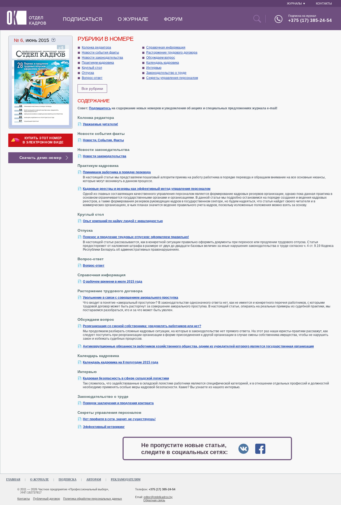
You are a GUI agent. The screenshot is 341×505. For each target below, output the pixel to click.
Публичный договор (46, 498)
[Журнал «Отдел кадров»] (26, 24)
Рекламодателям (125, 479)
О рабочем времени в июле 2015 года (112, 281)
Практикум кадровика (98, 63)
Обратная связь (154, 500)
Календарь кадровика (162, 63)
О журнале (133, 19)
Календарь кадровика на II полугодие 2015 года (120, 362)
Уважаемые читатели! (100, 124)
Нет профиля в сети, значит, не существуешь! (119, 419)
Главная (13, 479)
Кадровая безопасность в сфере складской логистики (126, 378)
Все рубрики (92, 88)
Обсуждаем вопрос (160, 57)
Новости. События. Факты (103, 140)
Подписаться (82, 19)
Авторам (93, 479)
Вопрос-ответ (92, 78)
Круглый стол (92, 68)
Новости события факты (100, 52)
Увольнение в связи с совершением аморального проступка (130, 297)
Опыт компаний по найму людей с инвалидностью (123, 221)
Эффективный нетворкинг (104, 427)
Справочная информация (165, 47)
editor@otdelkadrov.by (158, 497)
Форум (173, 19)
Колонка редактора (96, 47)
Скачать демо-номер (40, 157)
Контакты (23, 498)
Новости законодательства (102, 57)
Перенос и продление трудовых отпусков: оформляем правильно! (136, 237)
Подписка (67, 479)
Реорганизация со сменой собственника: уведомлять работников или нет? (142, 326)
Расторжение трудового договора (171, 52)
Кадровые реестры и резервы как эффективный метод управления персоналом (146, 189)
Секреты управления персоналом (172, 78)
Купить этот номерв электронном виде (43, 140)
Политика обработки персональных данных (92, 498)
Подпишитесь (100, 108)
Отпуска (88, 73)
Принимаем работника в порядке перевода (117, 172)
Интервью (153, 68)
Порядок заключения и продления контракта (118, 403)
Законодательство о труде (166, 73)
